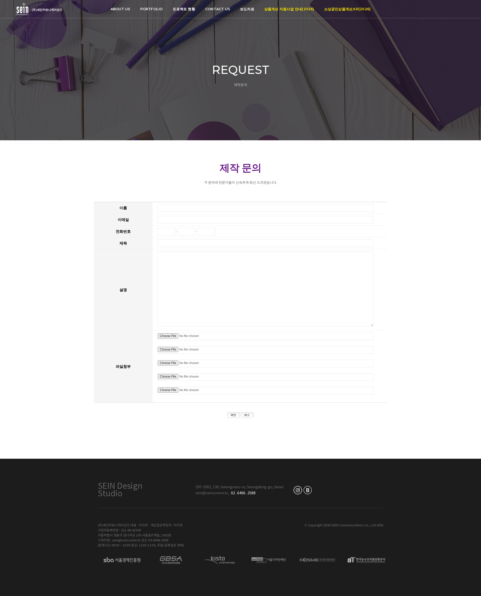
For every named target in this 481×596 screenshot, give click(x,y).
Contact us (217, 9)
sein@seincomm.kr (211, 493)
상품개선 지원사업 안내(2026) (289, 9)
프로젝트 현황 (184, 9)
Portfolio (151, 9)
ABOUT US (120, 9)
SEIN (380, 525)
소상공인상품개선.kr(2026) (347, 9)
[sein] (39, 9)
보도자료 (247, 9)
